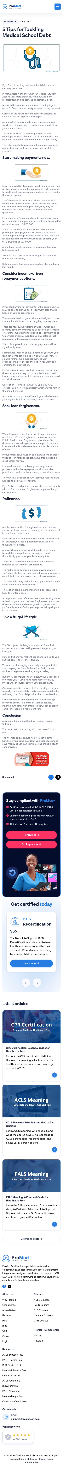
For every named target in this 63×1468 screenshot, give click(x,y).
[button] (58, 7)
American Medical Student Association (29, 95)
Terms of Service (28, 1459)
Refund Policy (31, 1462)
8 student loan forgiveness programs (30, 489)
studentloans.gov (11, 361)
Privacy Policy (46, 1459)
